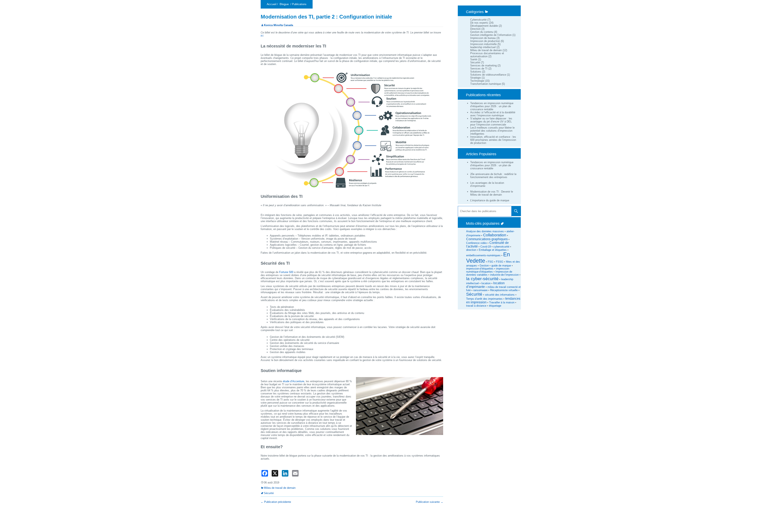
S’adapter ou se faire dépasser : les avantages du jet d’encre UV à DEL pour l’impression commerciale (491, 121)
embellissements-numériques (483, 255)
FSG (490, 261)
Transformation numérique (485, 83)
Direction (475, 28)
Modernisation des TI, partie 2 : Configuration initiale (326, 17)
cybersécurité (501, 246)
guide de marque (501, 265)
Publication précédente (276, 501)
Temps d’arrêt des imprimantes (484, 298)
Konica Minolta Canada (278, 25)
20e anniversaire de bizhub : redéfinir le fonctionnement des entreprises (493, 176)
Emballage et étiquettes (493, 249)
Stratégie (475, 77)
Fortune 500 (286, 272)
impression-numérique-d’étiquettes (488, 270)
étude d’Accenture (293, 381)
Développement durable (484, 25)
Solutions (475, 71)
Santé (473, 59)
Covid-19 (485, 246)
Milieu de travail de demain (486, 50)
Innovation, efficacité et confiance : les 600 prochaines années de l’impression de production (493, 139)
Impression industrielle (483, 44)
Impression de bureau (483, 38)
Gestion (484, 265)
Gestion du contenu (481, 31)
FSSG (499, 261)
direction (471, 249)
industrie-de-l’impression (504, 274)
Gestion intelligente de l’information (491, 34)
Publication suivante (429, 501)
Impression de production (485, 41)
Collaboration (494, 235)
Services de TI (479, 68)
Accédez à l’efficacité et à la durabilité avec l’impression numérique (492, 114)
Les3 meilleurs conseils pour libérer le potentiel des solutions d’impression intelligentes (492, 130)
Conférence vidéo (476, 242)
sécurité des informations (500, 294)
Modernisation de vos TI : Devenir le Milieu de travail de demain (491, 193)
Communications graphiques (487, 239)
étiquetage (495, 305)
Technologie (477, 80)
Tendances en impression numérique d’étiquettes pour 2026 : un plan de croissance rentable (491, 106)
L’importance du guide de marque (489, 200)
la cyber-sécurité (482, 278)
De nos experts (479, 22)
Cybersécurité (478, 19)
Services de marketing (483, 65)
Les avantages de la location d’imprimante (487, 184)
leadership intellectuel (483, 47)
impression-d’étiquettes (479, 268)
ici (262, 35)
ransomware (480, 290)
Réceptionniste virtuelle (504, 290)
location (486, 283)
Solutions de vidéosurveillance (488, 74)
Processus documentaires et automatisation (487, 55)
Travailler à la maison (501, 302)
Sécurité (475, 62)
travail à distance (476, 305)
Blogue (284, 4)
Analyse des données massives (485, 231)
